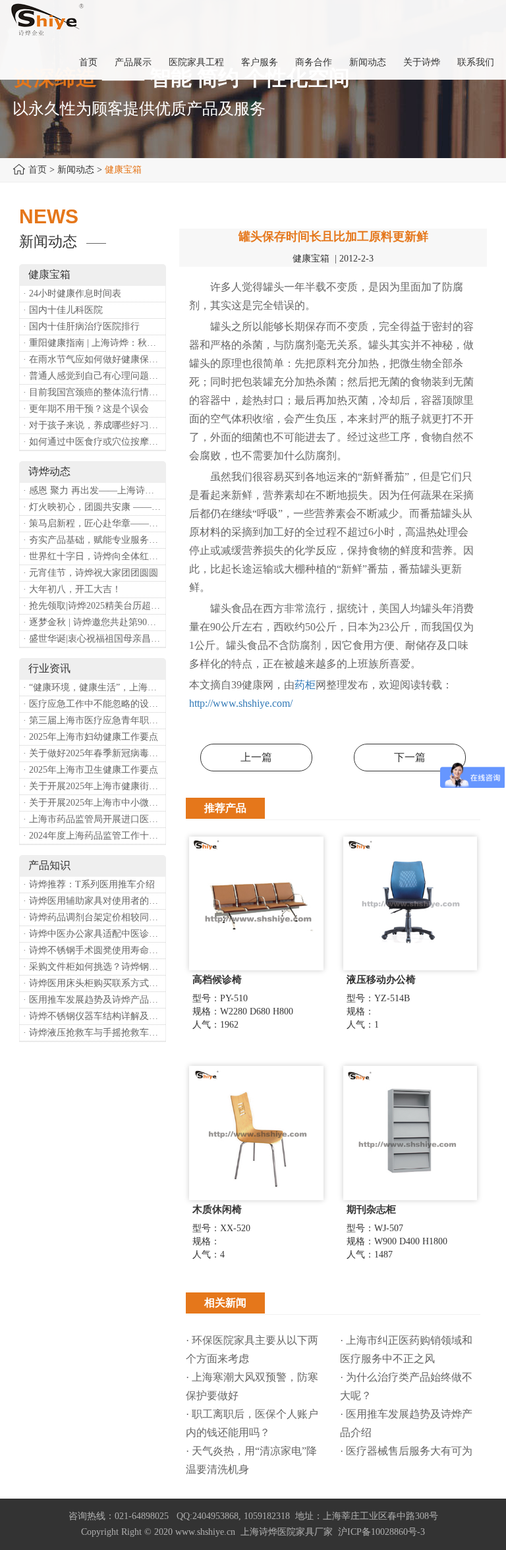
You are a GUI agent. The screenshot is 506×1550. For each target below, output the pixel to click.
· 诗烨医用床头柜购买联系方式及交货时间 (94, 983)
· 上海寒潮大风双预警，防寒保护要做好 (252, 1386)
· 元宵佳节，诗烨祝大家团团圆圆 (90, 573)
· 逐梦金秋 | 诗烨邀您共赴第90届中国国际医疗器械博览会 (94, 622)
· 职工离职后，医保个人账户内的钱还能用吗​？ (252, 1423)
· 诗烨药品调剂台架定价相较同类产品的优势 (94, 917)
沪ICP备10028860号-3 (381, 1532)
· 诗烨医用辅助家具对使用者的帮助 (94, 901)
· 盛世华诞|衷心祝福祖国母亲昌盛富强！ (94, 639)
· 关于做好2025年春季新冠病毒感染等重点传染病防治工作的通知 (94, 753)
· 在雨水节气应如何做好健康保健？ (94, 359)
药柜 (305, 684)
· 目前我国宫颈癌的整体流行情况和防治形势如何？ (94, 392)
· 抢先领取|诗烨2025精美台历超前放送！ (94, 606)
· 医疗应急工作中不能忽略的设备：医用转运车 (94, 704)
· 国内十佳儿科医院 (63, 310)
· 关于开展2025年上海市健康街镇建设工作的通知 (94, 786)
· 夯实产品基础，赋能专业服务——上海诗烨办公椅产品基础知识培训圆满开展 (94, 540)
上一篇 (256, 757)
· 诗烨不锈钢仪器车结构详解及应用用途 (94, 1016)
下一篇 (410, 757)
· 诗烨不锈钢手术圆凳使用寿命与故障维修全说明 (94, 950)
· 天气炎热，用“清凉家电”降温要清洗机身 (251, 1460)
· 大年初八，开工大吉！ (72, 589)
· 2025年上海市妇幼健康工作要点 (90, 737)
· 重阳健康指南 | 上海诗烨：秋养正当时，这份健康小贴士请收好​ (94, 343)
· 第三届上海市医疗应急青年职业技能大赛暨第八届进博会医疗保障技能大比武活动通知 (94, 720)
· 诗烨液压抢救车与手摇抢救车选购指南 (94, 1033)
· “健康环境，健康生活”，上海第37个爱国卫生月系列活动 (94, 687)
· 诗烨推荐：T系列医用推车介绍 (89, 884)
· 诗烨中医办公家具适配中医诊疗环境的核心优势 (94, 934)
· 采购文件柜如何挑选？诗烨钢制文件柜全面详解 (94, 967)
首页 (37, 170)
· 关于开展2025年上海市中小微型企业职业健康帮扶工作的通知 (94, 803)
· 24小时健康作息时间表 (72, 293)
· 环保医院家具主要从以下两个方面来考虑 (252, 1349)
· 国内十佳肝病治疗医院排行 (81, 326)
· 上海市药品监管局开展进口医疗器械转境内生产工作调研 (94, 819)
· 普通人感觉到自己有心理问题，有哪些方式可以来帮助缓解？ (94, 376)
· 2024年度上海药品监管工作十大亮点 (94, 836)
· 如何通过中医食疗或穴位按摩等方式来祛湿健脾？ (94, 442)
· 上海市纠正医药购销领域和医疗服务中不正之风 (406, 1349)
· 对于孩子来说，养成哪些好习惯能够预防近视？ (94, 425)
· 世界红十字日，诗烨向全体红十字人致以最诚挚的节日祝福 (94, 556)
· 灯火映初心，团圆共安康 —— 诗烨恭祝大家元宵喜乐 (94, 507)
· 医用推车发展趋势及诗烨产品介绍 (94, 1000)
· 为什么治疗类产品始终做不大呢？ (406, 1386)
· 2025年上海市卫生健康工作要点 (90, 770)
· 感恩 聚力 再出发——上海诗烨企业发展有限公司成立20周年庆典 (94, 490)
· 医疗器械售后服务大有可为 (406, 1450)
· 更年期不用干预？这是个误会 (86, 409)
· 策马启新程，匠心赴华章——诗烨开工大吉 (94, 523)
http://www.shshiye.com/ (241, 703)
